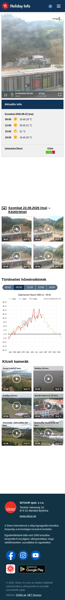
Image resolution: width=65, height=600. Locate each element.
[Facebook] (11, 555)
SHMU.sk (21, 595)
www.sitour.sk (28, 516)
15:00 (41, 287)
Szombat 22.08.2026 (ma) (27, 208)
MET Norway (34, 595)
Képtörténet (17, 212)
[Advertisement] (32, 179)
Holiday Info (13, 4)
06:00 (8, 287)
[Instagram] (23, 555)
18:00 (52, 287)
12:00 (30, 287)
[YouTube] (35, 555)
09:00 (19, 287)
